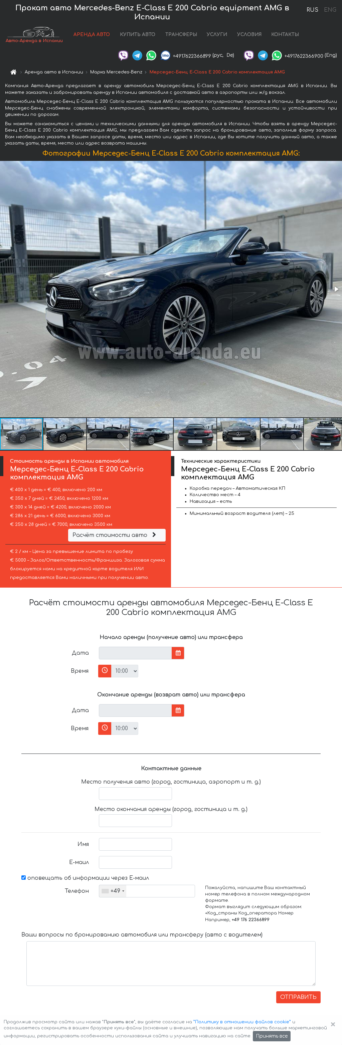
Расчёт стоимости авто (110, 535)
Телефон (77, 891)
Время (80, 671)
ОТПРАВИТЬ (298, 997)
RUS (312, 10)
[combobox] (112, 891)
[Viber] (123, 55)
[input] (135, 653)
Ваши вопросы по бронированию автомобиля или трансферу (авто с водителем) (142, 935)
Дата (80, 653)
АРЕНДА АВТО (91, 34)
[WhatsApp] (151, 55)
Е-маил (79, 862)
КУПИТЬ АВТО (137, 34)
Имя (83, 844)
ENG (330, 10)
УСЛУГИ (217, 34)
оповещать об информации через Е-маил (87, 878)
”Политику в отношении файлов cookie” (242, 1022)
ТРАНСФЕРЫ (181, 34)
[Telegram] (137, 55)
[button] (336, 289)
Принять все (272, 1036)
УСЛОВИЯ (249, 34)
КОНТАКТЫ (285, 34)
